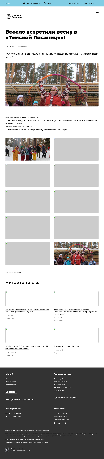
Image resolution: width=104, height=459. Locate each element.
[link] (6, 3)
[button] (32, 3)
